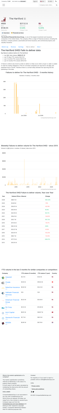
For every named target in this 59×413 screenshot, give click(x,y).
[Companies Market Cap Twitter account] (33, 392)
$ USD (50, 1)
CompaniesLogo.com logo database (13, 404)
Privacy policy (36, 386)
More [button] (38, 47)
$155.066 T (23, 1)
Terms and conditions (38, 389)
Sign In (35, 1)
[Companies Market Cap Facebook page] (31, 392)
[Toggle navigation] (3, 5)
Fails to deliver (30, 47)
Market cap (5, 47)
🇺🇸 (42, 1)
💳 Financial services (17, 33)
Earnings (20, 47)
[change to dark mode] (56, 1)
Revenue (13, 47)
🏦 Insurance (6, 33)
